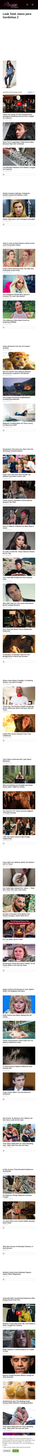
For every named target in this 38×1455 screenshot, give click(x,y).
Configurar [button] (7, 1451)
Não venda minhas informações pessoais (17, 1447)
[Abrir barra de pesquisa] (27, 4)
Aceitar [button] (16, 1451)
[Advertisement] (19, 41)
